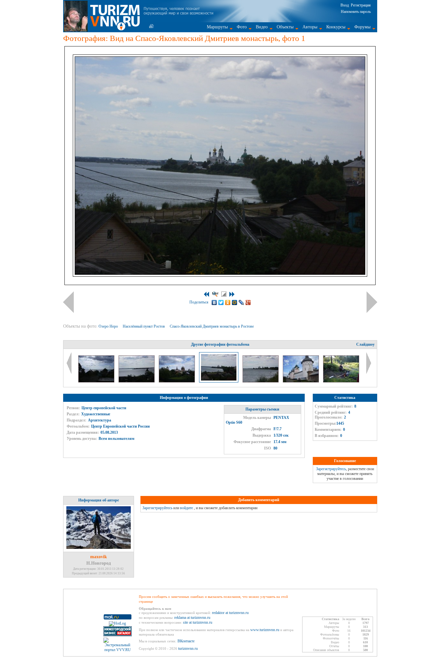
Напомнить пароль (356, 11)
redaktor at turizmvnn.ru (230, 612)
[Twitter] (221, 302)
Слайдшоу (365, 344)
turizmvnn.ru (188, 648)
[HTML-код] (215, 294)
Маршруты (217, 27)
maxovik (98, 556)
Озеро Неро (109, 326)
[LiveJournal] (241, 302)
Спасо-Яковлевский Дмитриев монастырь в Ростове (212, 326)
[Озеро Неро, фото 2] (137, 381)
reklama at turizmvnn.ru (192, 617)
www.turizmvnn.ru (264, 630)
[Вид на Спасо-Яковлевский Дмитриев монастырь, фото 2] (261, 381)
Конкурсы (335, 27)
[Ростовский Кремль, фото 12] (301, 381)
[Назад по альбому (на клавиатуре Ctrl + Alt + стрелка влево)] (68, 302)
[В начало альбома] (206, 294)
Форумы (362, 27)
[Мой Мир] (234, 302)
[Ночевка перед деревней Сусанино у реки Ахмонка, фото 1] (341, 381)
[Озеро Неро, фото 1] (96, 381)
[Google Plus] (248, 302)
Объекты (285, 27)
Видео (262, 27)
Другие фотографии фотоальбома (220, 344)
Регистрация (361, 5)
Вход (344, 5)
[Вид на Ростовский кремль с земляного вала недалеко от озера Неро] (177, 381)
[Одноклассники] (228, 302)
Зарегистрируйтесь (331, 469)
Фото (242, 27)
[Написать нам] (151, 26)
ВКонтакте (186, 641)
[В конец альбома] (231, 294)
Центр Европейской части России (120, 426)
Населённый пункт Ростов (144, 326)
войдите (186, 508)
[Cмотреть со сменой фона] (223, 294)
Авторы (309, 27)
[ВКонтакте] (214, 302)
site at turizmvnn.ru (197, 622)
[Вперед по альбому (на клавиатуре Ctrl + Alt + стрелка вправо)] (372, 302)
